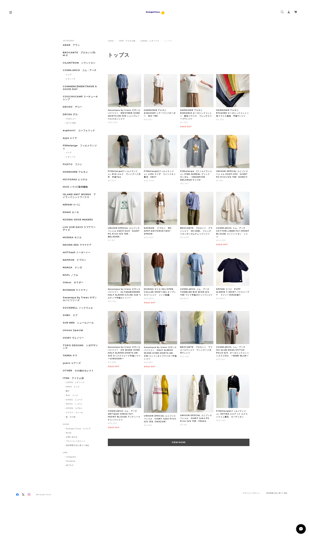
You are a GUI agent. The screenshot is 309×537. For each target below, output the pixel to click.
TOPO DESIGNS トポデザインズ (80, 347)
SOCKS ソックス (74, 404)
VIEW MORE (179, 442)
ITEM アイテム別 (127, 41)
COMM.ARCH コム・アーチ (80, 70)
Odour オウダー (73, 282)
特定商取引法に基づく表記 (77, 445)
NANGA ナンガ (72, 267)
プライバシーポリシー (75, 441)
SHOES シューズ (74, 400)
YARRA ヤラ (70, 355)
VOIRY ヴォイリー (73, 338)
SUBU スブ (70, 315)
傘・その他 (70, 417)
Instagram (71, 457)
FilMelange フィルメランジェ (80, 147)
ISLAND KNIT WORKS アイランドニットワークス (79, 196)
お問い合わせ (72, 437)
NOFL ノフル (70, 275)
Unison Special (73, 330)
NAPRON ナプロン (74, 260)
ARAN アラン (71, 45)
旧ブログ (70, 465)
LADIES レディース (149, 41)
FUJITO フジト (72, 164)
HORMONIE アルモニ (75, 172)
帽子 (68, 391)
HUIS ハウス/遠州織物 (75, 187)
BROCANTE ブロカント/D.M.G (79, 54)
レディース (70, 79)
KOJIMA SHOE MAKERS (78, 219)
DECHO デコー (72, 107)
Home (111, 41)
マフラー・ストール (74, 412)
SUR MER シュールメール (78, 322)
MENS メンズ (73, 387)
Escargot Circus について (78, 428)
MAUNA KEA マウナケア (77, 245)
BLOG (69, 433)
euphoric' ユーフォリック (79, 130)
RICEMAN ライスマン (75, 290)
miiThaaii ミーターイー (76, 252)
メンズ (69, 74)
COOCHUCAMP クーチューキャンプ (80, 98)
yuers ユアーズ (72, 363)
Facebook (70, 461)
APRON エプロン (74, 408)
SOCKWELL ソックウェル (78, 307)
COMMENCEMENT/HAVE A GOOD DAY (80, 88)
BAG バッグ (72, 395)
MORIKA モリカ (72, 237)
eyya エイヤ (70, 138)
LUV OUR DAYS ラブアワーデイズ (79, 228)
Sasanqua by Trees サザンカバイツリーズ (80, 299)
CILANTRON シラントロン (79, 63)
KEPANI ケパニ (71, 204)
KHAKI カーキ (71, 212)
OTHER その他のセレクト (78, 370)
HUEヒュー (71, 119)
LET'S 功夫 (71, 123)
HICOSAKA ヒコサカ (75, 179)
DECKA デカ (70, 114)
